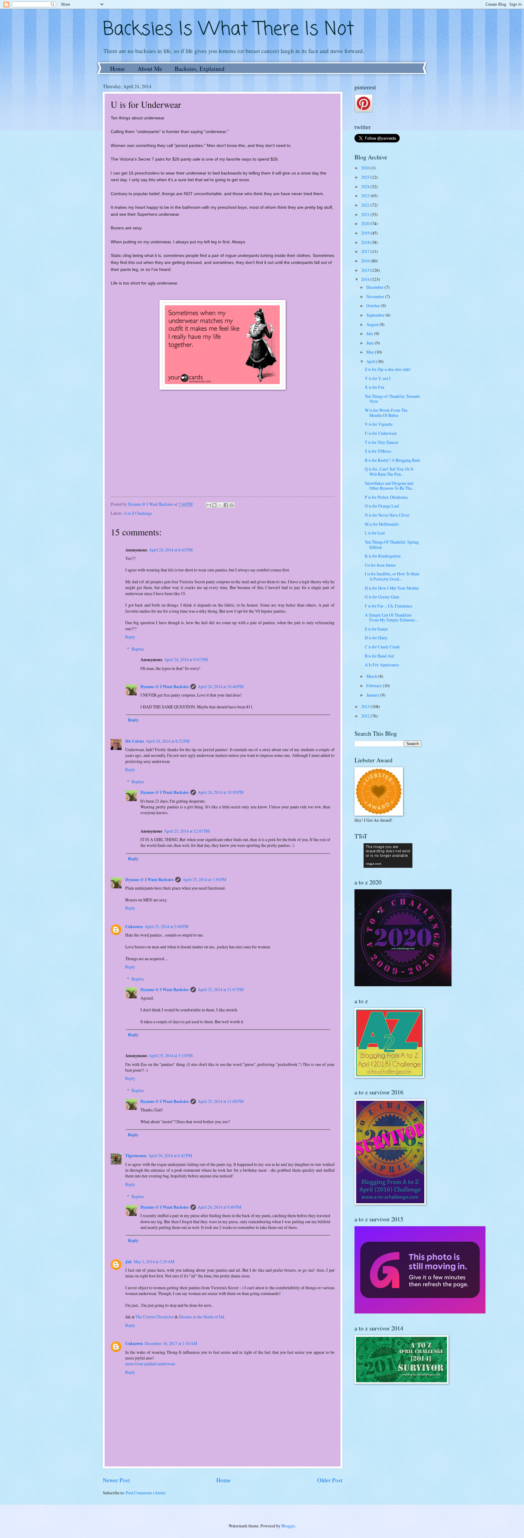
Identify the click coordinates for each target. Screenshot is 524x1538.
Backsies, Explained (199, 69)
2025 (366, 177)
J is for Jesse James (380, 565)
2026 (366, 168)
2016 (366, 261)
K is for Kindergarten (383, 556)
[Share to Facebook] (226, 505)
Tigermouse (135, 1156)
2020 (366, 223)
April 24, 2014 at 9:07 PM (186, 659)
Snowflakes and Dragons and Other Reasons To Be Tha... (389, 485)
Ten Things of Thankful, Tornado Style (392, 398)
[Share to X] (220, 505)
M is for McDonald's (382, 524)
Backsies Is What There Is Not (228, 29)
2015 (366, 270)
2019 (366, 233)
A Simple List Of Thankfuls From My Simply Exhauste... (391, 617)
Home (117, 69)
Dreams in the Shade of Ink (202, 1317)
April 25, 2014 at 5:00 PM (166, 926)
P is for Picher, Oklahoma (386, 497)
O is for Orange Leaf (382, 506)
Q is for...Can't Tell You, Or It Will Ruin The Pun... (389, 471)
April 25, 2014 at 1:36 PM (204, 879)
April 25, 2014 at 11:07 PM (221, 989)
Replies (138, 649)
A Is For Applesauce (382, 664)
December (375, 287)
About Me (149, 69)
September (375, 315)
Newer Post (116, 1480)
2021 (366, 214)
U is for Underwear (381, 433)
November (375, 296)
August (372, 324)
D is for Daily (376, 638)
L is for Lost (375, 533)
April (371, 361)
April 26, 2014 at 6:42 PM (170, 1155)
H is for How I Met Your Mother (392, 588)
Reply (130, 637)
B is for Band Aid (379, 656)
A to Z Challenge (138, 513)
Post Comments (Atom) (146, 1493)
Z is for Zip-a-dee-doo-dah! (388, 369)
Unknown (134, 927)
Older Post (329, 1480)
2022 (366, 205)
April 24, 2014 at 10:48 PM (221, 686)
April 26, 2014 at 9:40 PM (219, 1207)
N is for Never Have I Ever (387, 515)
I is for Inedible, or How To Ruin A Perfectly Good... (392, 576)
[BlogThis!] (214, 505)
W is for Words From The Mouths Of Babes (386, 412)
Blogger (288, 1526)
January (373, 695)
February (374, 685)
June (370, 343)
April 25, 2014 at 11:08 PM (221, 1101)
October (373, 305)
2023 (366, 195)
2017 (366, 251)
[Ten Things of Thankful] (388, 866)
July (370, 333)
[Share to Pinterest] (232, 505)
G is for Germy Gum (382, 597)
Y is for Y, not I (378, 378)
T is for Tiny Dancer (381, 442)
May (370, 352)
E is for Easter (376, 629)
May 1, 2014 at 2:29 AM (154, 1261)
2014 (366, 279)
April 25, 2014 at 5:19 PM (171, 1055)
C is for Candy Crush (382, 647)
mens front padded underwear (150, 1364)
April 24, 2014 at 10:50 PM (221, 792)
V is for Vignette (379, 424)
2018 (366, 242)
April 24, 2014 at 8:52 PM (168, 741)
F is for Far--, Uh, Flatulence (388, 606)
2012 (366, 716)
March (372, 676)
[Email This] (209, 505)
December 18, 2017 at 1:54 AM (171, 1343)
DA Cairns (134, 741)
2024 (366, 186)
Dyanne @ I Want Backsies (164, 687)
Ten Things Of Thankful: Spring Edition (392, 544)
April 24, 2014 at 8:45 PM (171, 550)
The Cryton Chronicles (155, 1317)
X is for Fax (375, 387)
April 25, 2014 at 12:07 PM (187, 831)
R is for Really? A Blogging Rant (392, 460)
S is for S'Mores (378, 451)
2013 (366, 706)
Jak (128, 1262)
